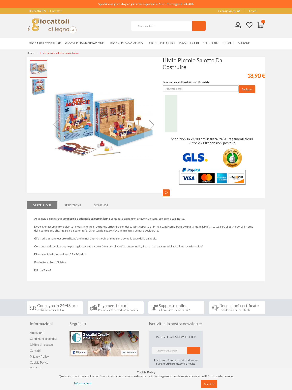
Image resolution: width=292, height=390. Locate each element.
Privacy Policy (39, 356)
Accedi (252, 11)
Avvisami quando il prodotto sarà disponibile (186, 82)
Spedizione (72, 205)
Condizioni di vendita (43, 338)
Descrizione (42, 205)
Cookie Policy (39, 362)
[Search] (199, 26)
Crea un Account (229, 11)
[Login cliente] (238, 26)
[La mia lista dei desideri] (249, 25)
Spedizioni (36, 332)
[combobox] (163, 26)
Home (30, 53)
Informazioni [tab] (41, 323)
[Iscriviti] (193, 350)
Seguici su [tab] (78, 323)
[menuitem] (245, 43)
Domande (101, 205)
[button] (56, 125)
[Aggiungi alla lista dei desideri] (166, 192)
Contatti (55, 11)
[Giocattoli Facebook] (104, 343)
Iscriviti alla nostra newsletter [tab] (175, 323)
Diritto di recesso (41, 344)
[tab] (42, 205)
